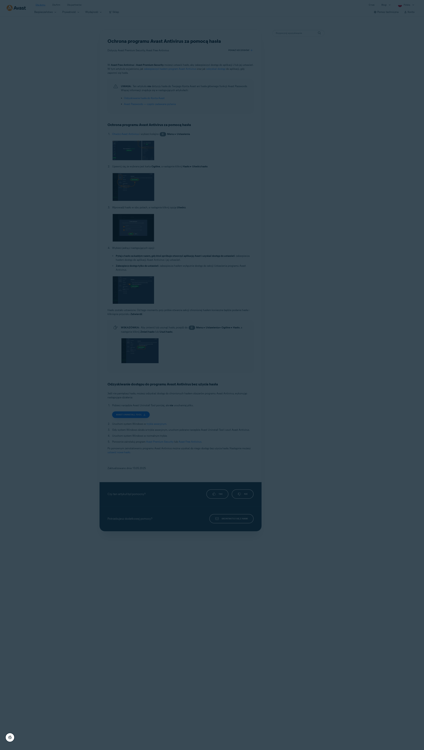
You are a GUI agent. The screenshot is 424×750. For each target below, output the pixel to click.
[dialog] (212, 375)
